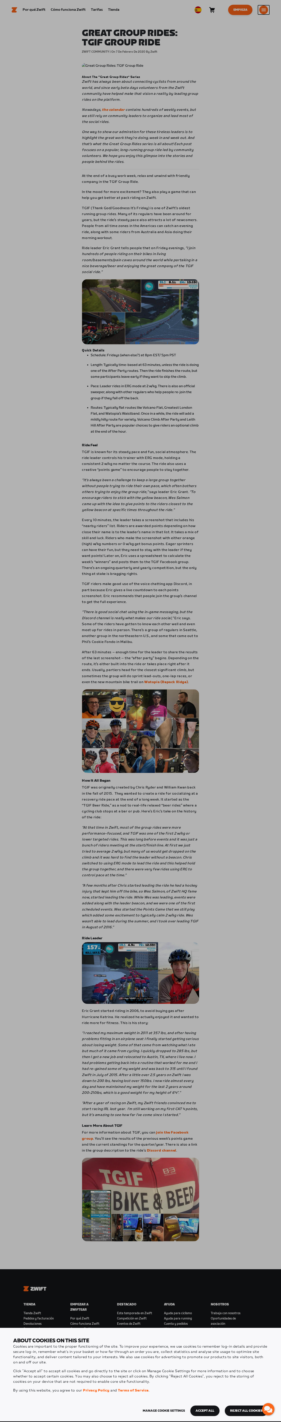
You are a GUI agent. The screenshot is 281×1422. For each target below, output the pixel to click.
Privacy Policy (96, 1390)
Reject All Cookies (246, 1410)
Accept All (205, 1410)
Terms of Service (133, 1390)
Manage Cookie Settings (164, 1410)
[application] (268, 1409)
